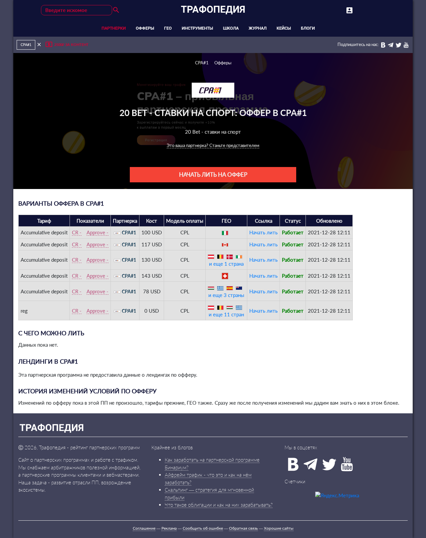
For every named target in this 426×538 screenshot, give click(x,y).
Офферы (222, 62)
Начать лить (263, 232)
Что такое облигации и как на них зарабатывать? (219, 505)
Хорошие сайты (279, 528)
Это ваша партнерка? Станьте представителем (213, 145)
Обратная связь (243, 528)
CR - (77, 232)
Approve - (97, 232)
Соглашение (144, 528)
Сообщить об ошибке (203, 528)
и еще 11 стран (226, 314)
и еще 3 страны (226, 295)
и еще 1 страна (226, 264)
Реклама (169, 528)
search (116, 10)
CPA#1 (202, 62)
